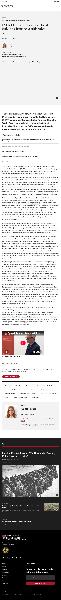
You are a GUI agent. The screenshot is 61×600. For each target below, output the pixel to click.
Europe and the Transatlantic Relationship (14, 56)
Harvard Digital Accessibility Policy (35, 594)
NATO (42, 393)
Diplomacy (28, 385)
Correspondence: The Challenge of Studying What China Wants (20, 156)
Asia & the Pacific (17, 385)
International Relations (10, 393)
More (58, 6)
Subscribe (57, 1)
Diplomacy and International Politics (12, 54)
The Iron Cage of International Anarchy (13, 151)
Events (4, 566)
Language (4, 1)
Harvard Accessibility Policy (17, 594)
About (4, 563)
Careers (4, 580)
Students (4, 575)
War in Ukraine (35, 397)
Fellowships (5, 572)
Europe (24, 389)
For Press (4, 569)
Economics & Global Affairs (11, 389)
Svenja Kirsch (12, 46)
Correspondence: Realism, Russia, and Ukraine (16, 521)
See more (5, 161)
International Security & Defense (27, 393)
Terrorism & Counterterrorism (20, 397)
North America (52, 393)
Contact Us (5, 583)
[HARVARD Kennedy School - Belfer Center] (8, 6)
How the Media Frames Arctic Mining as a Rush (15, 146)
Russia (6, 397)
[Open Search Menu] (53, 6)
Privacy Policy (5, 594)
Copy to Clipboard (11, 376)
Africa (6, 385)
